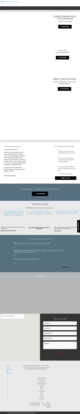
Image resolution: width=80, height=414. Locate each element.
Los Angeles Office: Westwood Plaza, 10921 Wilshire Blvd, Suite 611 (35, 367)
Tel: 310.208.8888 (41, 369)
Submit (60, 353)
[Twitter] (73, 369)
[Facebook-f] (69, 369)
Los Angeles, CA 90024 (32, 369)
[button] (40, 138)
